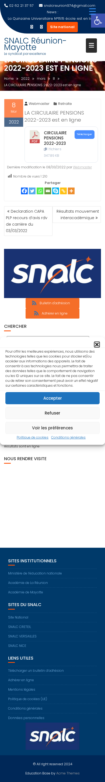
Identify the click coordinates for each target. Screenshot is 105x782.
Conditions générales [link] (68, 437)
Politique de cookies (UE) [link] (27, 699)
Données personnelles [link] (26, 718)
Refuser (52, 413)
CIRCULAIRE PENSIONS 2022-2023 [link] (55, 138)
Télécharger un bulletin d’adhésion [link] (36, 670)
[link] (98, 21)
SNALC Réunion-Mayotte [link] (35, 44)
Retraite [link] (65, 103)
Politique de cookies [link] (32, 437)
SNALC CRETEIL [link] (19, 626)
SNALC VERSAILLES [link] (22, 636)
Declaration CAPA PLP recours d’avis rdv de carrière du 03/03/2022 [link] (26, 221)
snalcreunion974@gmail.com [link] (69, 5)
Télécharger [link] (84, 134)
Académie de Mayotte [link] (25, 592)
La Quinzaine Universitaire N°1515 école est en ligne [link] (52, 18)
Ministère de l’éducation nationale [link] (35, 573)
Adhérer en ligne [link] (21, 680)
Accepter (52, 398)
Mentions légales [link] (21, 689)
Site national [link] (62, 26)
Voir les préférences (52, 428)
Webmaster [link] (39, 103)
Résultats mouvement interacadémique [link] (78, 214)
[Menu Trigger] (92, 11)
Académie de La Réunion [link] (28, 582)
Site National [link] (18, 617)
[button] (97, 344)
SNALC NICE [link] (17, 645)
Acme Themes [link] (68, 773)
